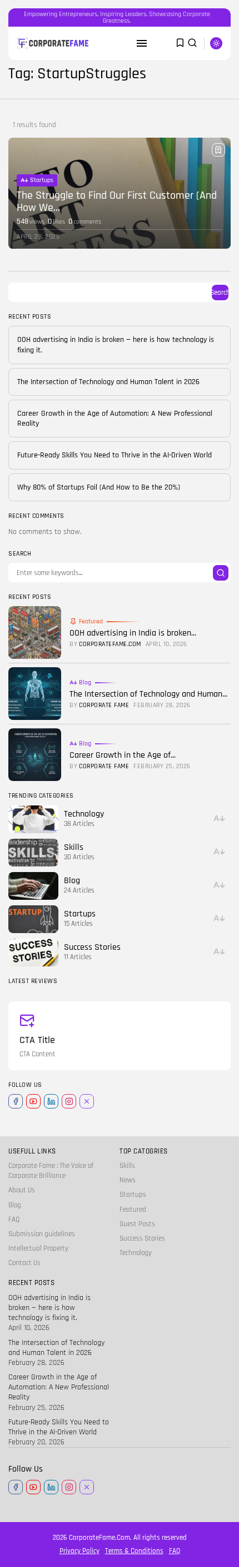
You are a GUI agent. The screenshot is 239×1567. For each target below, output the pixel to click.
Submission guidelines (41, 1234)
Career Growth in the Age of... (122, 755)
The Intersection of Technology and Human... (148, 694)
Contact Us (24, 1262)
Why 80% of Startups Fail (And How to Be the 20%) (98, 487)
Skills (127, 1165)
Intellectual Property (38, 1248)
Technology (136, 1252)
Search (220, 292)
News (128, 1180)
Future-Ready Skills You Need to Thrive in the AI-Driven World (114, 455)
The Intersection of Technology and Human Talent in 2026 (108, 382)
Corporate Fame (104, 705)
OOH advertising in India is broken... (132, 633)
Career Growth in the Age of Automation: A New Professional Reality (58, 1387)
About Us (21, 1190)
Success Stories (142, 1238)
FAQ (13, 1219)
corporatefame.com (110, 644)
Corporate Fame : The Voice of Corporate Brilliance (50, 1170)
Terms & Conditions (134, 1550)
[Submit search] (220, 573)
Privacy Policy (79, 1550)
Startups (41, 180)
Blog (85, 683)
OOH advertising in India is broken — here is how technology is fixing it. (49, 1308)
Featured (91, 622)
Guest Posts (137, 1224)
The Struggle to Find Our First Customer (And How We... (117, 201)
